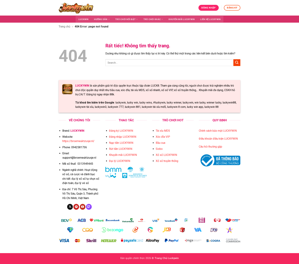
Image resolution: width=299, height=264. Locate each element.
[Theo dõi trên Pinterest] (76, 207)
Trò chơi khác (152, 19)
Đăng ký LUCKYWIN (121, 130)
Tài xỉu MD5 (163, 130)
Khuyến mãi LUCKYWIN (182, 19)
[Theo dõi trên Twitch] (89, 207)
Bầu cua (160, 142)
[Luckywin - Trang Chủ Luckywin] (76, 7)
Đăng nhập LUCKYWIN (122, 136)
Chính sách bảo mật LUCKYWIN (218, 130)
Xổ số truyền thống (167, 161)
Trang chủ (64, 26)
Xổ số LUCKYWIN (166, 155)
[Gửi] (236, 62)
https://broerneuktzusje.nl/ (78, 141)
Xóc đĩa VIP (163, 136)
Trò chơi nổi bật (125, 19)
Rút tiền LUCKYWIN (120, 148)
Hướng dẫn (100, 19)
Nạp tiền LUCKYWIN (121, 142)
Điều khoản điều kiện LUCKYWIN (218, 138)
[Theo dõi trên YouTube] (82, 207)
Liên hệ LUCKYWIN (210, 19)
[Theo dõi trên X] (70, 207)
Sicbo (159, 148)
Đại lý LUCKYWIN (119, 161)
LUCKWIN (83, 19)
